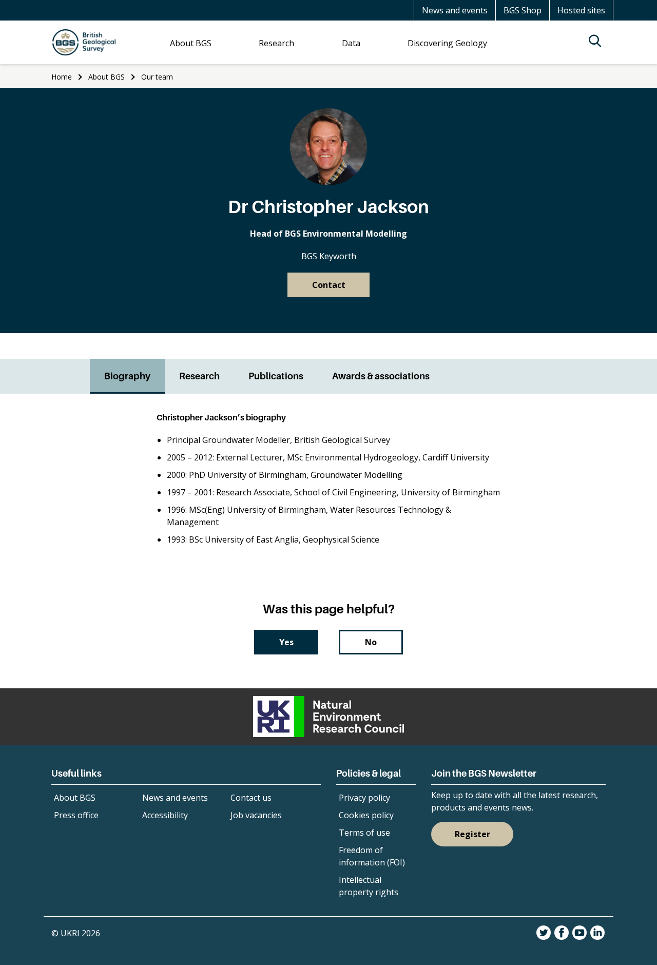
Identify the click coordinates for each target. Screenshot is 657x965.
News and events (455, 10)
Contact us (251, 797)
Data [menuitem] (351, 43)
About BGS (106, 77)
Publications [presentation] (275, 376)
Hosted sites (581, 10)
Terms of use (364, 832)
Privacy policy (364, 797)
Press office (76, 815)
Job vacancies (256, 815)
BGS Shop (523, 10)
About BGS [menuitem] (190, 43)
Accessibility (165, 815)
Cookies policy (366, 815)
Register (472, 834)
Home (61, 77)
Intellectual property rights (368, 886)
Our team (157, 77)
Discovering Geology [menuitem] (447, 43)
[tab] (127, 376)
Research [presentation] (199, 376)
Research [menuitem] (276, 43)
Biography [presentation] (127, 376)
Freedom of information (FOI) (372, 856)
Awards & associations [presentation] (381, 376)
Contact (328, 285)
